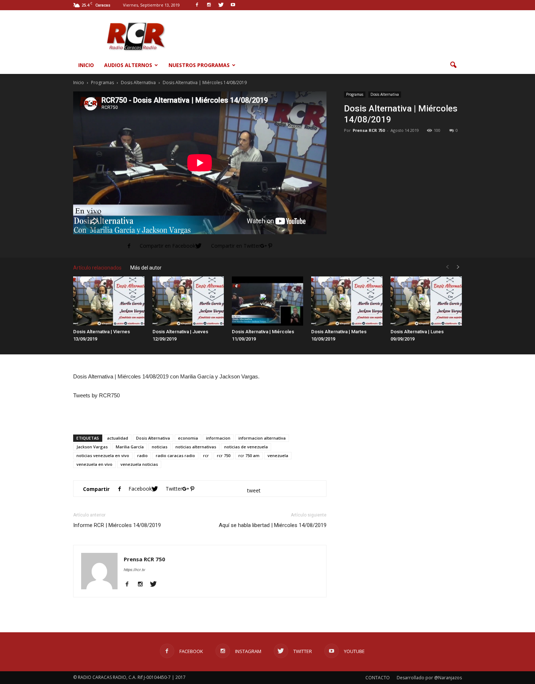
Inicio (86, 65)
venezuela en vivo (94, 464)
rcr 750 (223, 455)
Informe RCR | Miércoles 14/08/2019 (117, 525)
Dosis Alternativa (384, 94)
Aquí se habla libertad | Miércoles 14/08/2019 (272, 525)
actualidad (117, 438)
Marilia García (130, 446)
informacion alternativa (262, 438)
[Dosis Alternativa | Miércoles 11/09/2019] (267, 301)
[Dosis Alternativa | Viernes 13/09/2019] (108, 301)
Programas (354, 94)
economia (188, 438)
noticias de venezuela (246, 446)
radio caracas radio (175, 455)
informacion (218, 438)
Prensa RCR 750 (369, 130)
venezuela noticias (139, 464)
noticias (159, 446)
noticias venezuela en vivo (102, 455)
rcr (206, 455)
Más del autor (146, 268)
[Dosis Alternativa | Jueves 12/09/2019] (188, 301)
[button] (453, 65)
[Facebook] (130, 584)
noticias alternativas (195, 446)
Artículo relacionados (97, 268)
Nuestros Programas (199, 65)
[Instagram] (143, 584)
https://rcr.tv (134, 569)
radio (142, 455)
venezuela (278, 455)
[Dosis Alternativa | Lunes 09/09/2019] (426, 301)
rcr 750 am (248, 455)
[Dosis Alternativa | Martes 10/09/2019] (347, 301)
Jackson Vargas (92, 446)
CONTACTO (377, 678)
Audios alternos (128, 65)
